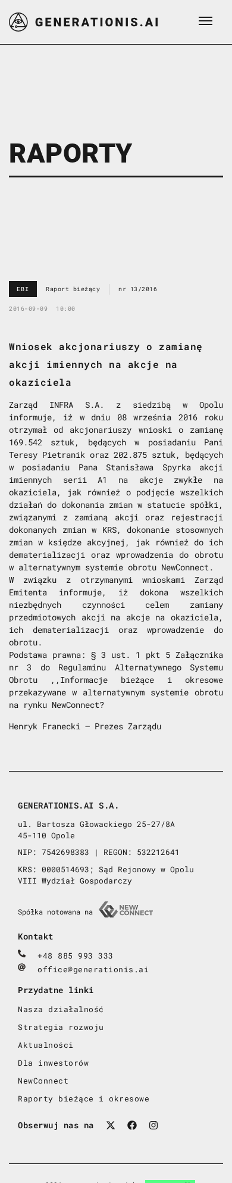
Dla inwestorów (53, 1062)
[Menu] (205, 21)
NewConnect (43, 1080)
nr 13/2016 (137, 289)
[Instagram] (153, 1125)
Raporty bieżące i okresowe (83, 1098)
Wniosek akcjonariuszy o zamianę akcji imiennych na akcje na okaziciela (106, 364)
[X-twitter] (110, 1125)
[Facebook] (132, 1125)
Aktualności (46, 1045)
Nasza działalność (61, 1009)
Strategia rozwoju (61, 1027)
